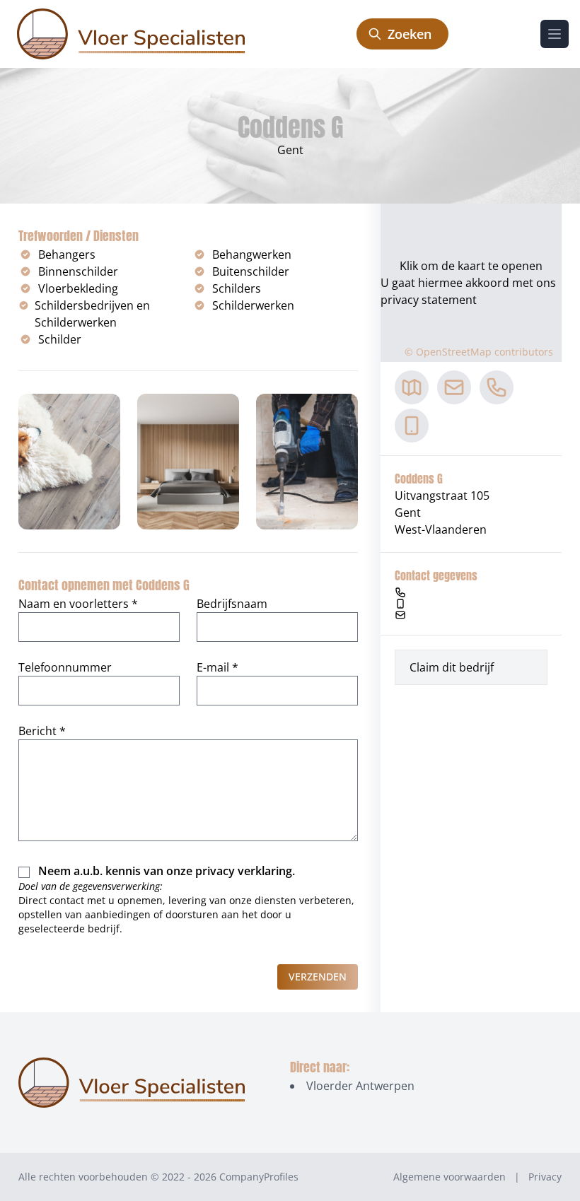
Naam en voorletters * (78, 603)
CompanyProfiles (258, 1176)
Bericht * (42, 731)
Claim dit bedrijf (452, 667)
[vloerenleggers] (131, 33)
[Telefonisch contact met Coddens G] (497, 387)
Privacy (545, 1176)
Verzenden (318, 976)
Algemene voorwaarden (449, 1176)
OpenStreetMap (454, 351)
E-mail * (217, 667)
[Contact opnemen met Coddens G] (454, 387)
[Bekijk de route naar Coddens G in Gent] (412, 387)
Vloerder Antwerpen (360, 1086)
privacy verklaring (243, 871)
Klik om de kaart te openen (471, 266)
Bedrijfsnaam (232, 603)
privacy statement (429, 299)
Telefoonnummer (65, 667)
